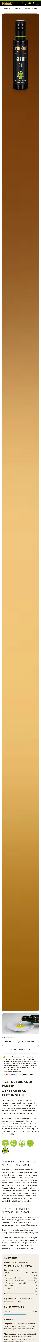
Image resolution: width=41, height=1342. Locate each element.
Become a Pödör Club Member (13, 1059)
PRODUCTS (6, 8)
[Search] (22, 3)
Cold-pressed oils (9, 1037)
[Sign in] (33, 3)
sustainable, (16, 1057)
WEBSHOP (17, 8)
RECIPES (27, 8)
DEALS (34, 8)
